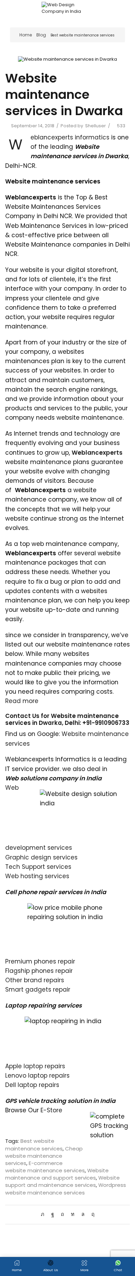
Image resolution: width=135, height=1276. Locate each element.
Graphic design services (41, 857)
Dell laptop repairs (32, 1085)
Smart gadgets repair (37, 989)
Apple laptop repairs (35, 1066)
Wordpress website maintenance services (65, 1188)
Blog (41, 35)
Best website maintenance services (83, 35)
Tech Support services (38, 867)
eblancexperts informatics (69, 137)
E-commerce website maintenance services (45, 1166)
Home (25, 35)
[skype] (91, 1214)
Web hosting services (37, 876)
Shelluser (95, 126)
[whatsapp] (83, 1214)
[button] (9, 10)
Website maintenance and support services (57, 1174)
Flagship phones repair (39, 971)
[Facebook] (52, 1214)
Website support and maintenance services (62, 1181)
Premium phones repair (40, 961)
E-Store (51, 1110)
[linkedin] (73, 1214)
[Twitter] (44, 1214)
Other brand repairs (34, 980)
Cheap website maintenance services (44, 1156)
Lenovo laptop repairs (37, 1075)
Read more (21, 701)
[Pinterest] (62, 1214)
